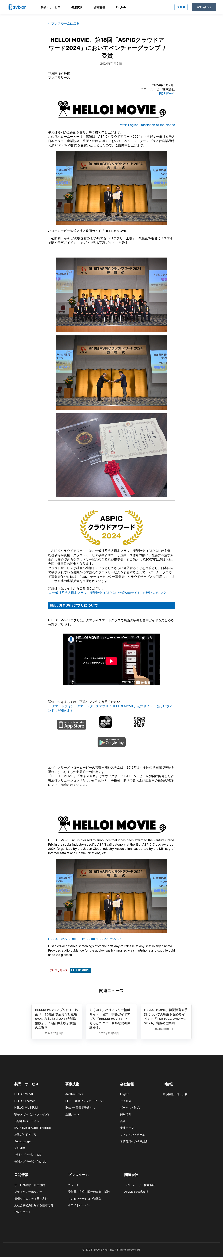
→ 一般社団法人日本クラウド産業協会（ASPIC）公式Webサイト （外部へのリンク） (108, 593)
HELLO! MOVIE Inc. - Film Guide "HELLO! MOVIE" (84, 939)
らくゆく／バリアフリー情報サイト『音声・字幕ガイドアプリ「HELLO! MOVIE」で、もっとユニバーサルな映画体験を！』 (110, 1018)
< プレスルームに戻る (63, 23)
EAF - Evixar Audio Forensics (32, 1127)
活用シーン (72, 1114)
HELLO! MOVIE (24, 1094)
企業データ (127, 1127)
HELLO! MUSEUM (26, 1107)
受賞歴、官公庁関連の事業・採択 (89, 1191)
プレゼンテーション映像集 (84, 1198)
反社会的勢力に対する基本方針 (33, 1205)
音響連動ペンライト (26, 1121)
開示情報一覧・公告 (175, 1094)
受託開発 (19, 1148)
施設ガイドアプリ (25, 1134)
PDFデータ (167, 93)
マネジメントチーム (132, 1134)
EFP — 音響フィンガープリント (85, 1100)
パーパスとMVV (130, 1107)
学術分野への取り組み (134, 1141)
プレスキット (22, 1211)
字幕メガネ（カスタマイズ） (32, 1114)
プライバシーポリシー (28, 1191)
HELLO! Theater (24, 1100)
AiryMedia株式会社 (136, 1191)
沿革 (123, 1121)
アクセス (125, 1100)
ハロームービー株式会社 (139, 1185)
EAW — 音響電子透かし (80, 1107)
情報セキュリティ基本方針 (31, 1198)
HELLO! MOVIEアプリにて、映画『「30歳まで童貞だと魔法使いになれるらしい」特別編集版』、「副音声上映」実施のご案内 (56, 1018)
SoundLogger (22, 1141)
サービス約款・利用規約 (29, 1185)
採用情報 (125, 1114)
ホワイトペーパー (79, 1205)
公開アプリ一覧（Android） (31, 1161)
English (124, 1094)
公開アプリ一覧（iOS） (29, 1154)
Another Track (74, 1094)
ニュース (73, 1185)
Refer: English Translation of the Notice (147, 125)
